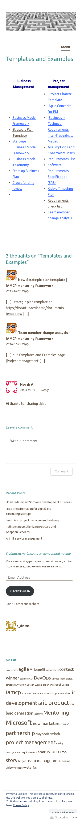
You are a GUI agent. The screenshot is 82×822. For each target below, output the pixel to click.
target (22, 761)
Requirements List (61, 159)
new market (44, 723)
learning (38, 713)
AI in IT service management (24, 538)
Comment (61, 471)
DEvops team (58, 678)
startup (44, 752)
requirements (29, 752)
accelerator (12, 670)
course (23, 678)
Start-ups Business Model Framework (24, 147)
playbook (42, 734)
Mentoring (56, 712)
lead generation (19, 713)
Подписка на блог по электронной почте (38, 553)
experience (49, 685)
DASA (30, 678)
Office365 (60, 724)
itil (40, 703)
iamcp (13, 692)
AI (32, 669)
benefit (39, 669)
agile (24, 669)
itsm (72, 704)
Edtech (30, 685)
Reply (25, 291)
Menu (65, 47)
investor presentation (57, 693)
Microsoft (19, 722)
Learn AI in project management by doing (32, 520)
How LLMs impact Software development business (39, 502)
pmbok (54, 734)
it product (56, 702)
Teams (66, 761)
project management (31, 742)
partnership (20, 733)
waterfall (30, 767)
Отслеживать (20, 591)
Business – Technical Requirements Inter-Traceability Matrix (60, 129)
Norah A (26, 384)
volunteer (18, 767)
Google (65, 685)
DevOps (42, 677)
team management (43, 760)
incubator (26, 693)
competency (52, 670)
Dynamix (20, 684)
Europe (38, 685)
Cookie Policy (21, 805)
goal (58, 684)
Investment (38, 693)
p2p (68, 724)
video (9, 767)
